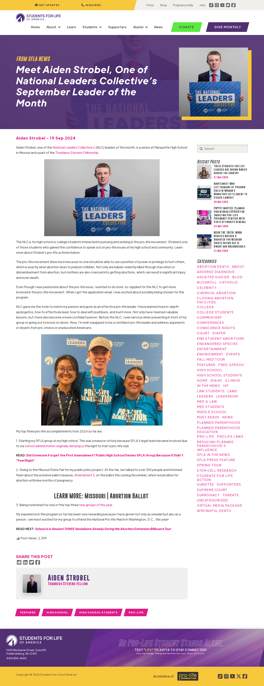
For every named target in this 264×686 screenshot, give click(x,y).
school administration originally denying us (54, 446)
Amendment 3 (84, 475)
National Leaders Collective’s (73, 147)
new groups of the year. (95, 505)
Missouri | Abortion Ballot (115, 495)
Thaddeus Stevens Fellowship (76, 153)
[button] (91, 5)
